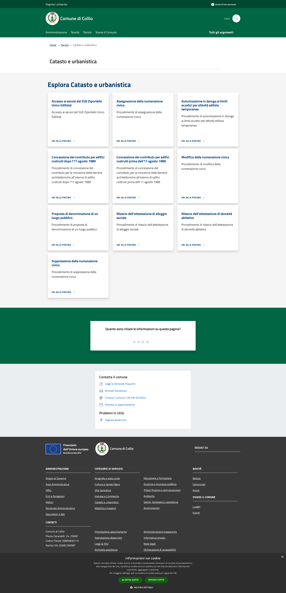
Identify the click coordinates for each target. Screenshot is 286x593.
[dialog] (143, 573)
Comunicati (199, 484)
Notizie (197, 478)
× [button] (282, 557)
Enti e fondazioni (55, 496)
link (174, 573)
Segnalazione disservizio (108, 538)
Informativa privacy (155, 538)
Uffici (48, 490)
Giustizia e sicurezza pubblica (160, 484)
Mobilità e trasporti (105, 508)
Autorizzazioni (152, 508)
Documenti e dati (55, 514)
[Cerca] (236, 18)
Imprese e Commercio (107, 496)
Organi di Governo (56, 478)
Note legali (150, 544)
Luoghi (196, 507)
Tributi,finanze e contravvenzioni (162, 490)
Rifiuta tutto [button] (156, 579)
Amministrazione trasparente (160, 532)
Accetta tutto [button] (130, 580)
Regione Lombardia (56, 4)
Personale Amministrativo (60, 508)
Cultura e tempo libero (107, 484)
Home (53, 45)
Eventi (196, 513)
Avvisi (196, 490)
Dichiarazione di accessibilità (160, 550)
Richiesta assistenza (106, 550)
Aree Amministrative (57, 484)
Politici (49, 502)
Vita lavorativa (103, 490)
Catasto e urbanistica (107, 502)
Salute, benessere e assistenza (161, 502)
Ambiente (149, 496)
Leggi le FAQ (102, 544)
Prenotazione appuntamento (111, 532)
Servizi (65, 45)
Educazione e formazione (158, 478)
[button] (143, 587)
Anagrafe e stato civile (107, 478)
